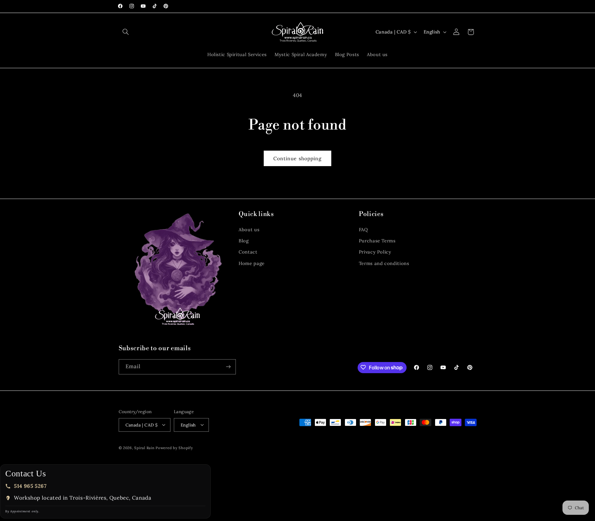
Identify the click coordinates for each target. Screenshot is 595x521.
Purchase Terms (377, 241)
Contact (248, 252)
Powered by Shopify (174, 447)
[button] (126, 32)
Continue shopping (297, 158)
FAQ (363, 229)
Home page (252, 263)
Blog (244, 241)
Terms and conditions (384, 263)
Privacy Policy (375, 252)
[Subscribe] (228, 366)
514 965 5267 (30, 486)
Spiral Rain (144, 447)
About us (249, 229)
